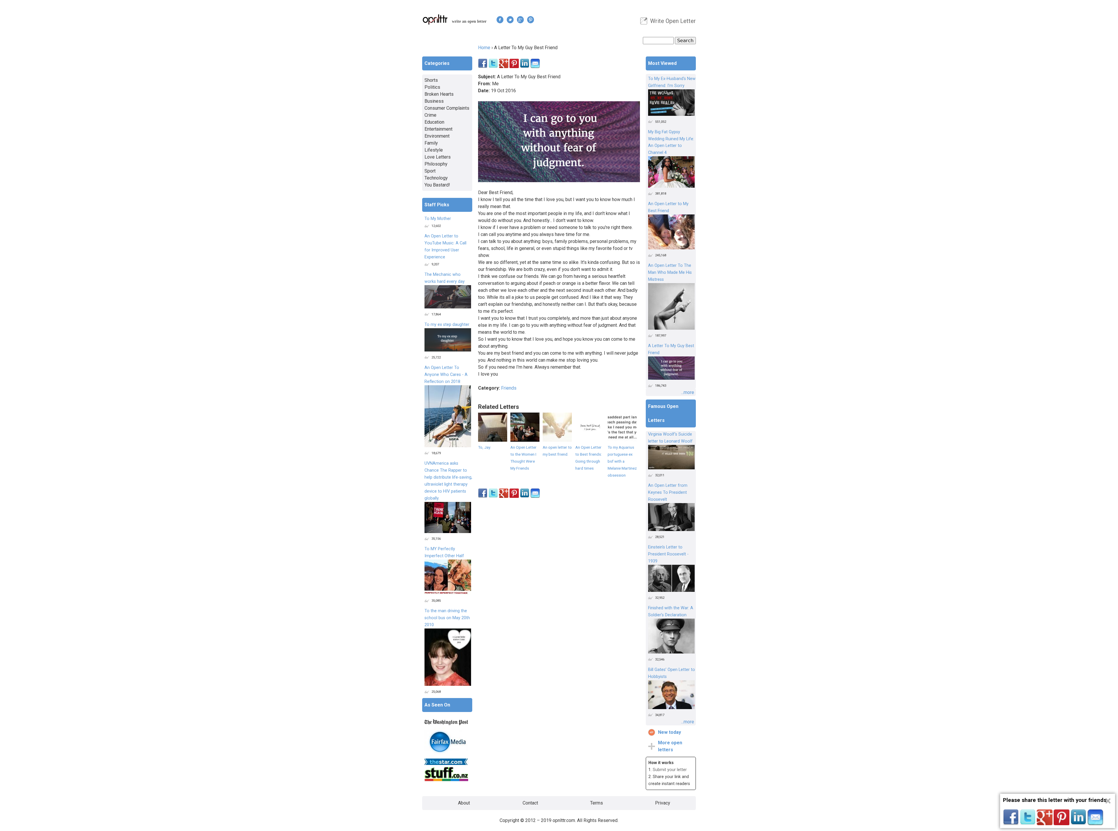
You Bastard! (437, 185)
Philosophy (435, 164)
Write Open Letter (673, 20)
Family (431, 143)
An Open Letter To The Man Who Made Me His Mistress (670, 272)
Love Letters (437, 157)
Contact (530, 803)
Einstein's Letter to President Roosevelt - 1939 (668, 554)
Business (434, 101)
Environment (437, 136)
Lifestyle (433, 150)
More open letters (670, 746)
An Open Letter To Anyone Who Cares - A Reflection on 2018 (446, 374)
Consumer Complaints (446, 108)
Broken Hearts (439, 94)
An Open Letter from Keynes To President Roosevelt (667, 492)
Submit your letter (670, 769)
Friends (508, 388)
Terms (596, 803)
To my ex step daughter (446, 324)
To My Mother (437, 218)
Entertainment (438, 129)
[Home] (435, 19)
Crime (430, 115)
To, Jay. (484, 447)
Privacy (662, 803)
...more (687, 392)
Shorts (431, 80)
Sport (430, 171)
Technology (436, 178)
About (464, 803)
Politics (432, 87)
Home (484, 47)
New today (669, 732)
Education (434, 122)
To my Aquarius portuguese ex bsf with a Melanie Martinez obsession (622, 461)
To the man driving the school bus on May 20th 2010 (447, 617)
